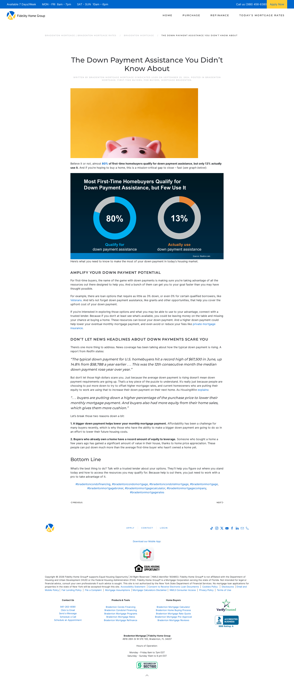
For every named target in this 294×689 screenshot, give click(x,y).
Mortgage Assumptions (117, 590)
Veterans (76, 300)
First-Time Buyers (129, 80)
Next (219, 502)
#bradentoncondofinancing (93, 484)
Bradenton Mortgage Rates (120, 616)
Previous (77, 502)
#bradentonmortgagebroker (105, 488)
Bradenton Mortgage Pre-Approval (173, 616)
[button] (147, 675)
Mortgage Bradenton (176, 80)
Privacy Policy (206, 590)
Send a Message (68, 613)
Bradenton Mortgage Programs (120, 613)
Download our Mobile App (146, 541)
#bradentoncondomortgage (130, 484)
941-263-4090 (68, 606)
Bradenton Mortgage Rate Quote (173, 613)
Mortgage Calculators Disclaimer (150, 590)
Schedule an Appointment (68, 620)
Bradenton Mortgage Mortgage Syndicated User (123, 77)
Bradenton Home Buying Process (173, 610)
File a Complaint (93, 590)
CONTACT (147, 528)
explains (203, 389)
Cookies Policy (210, 586)
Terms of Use (224, 590)
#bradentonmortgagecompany (186, 488)
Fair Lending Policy (71, 590)
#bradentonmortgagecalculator (145, 488)
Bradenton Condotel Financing (120, 610)
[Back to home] (26, 15)
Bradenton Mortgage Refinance (120, 620)
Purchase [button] (191, 15)
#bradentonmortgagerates (147, 492)
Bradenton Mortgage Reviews (173, 620)
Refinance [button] (219, 15)
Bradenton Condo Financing (120, 607)
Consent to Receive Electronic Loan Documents (173, 586)
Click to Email (68, 610)
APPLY (130, 528)
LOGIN (164, 528)
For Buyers (152, 80)
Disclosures (228, 586)
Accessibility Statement (133, 586)
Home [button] (167, 15)
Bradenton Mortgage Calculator (173, 607)
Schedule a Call (68, 616)
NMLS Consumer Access (183, 590)
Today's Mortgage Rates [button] (262, 15)
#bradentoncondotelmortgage (169, 484)
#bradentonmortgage (204, 484)
